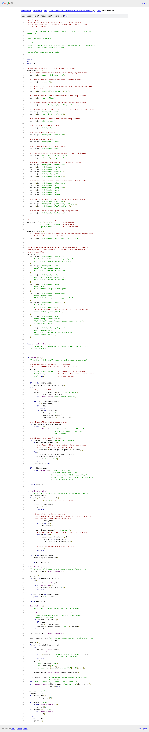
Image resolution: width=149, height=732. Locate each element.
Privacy (19, 729)
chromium (26, 10)
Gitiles (13, 729)
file (66, 16)
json (145, 729)
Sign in (144, 3)
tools (99, 10)
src (45, 10)
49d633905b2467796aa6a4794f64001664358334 (70, 10)
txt (140, 729)
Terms (25, 729)
